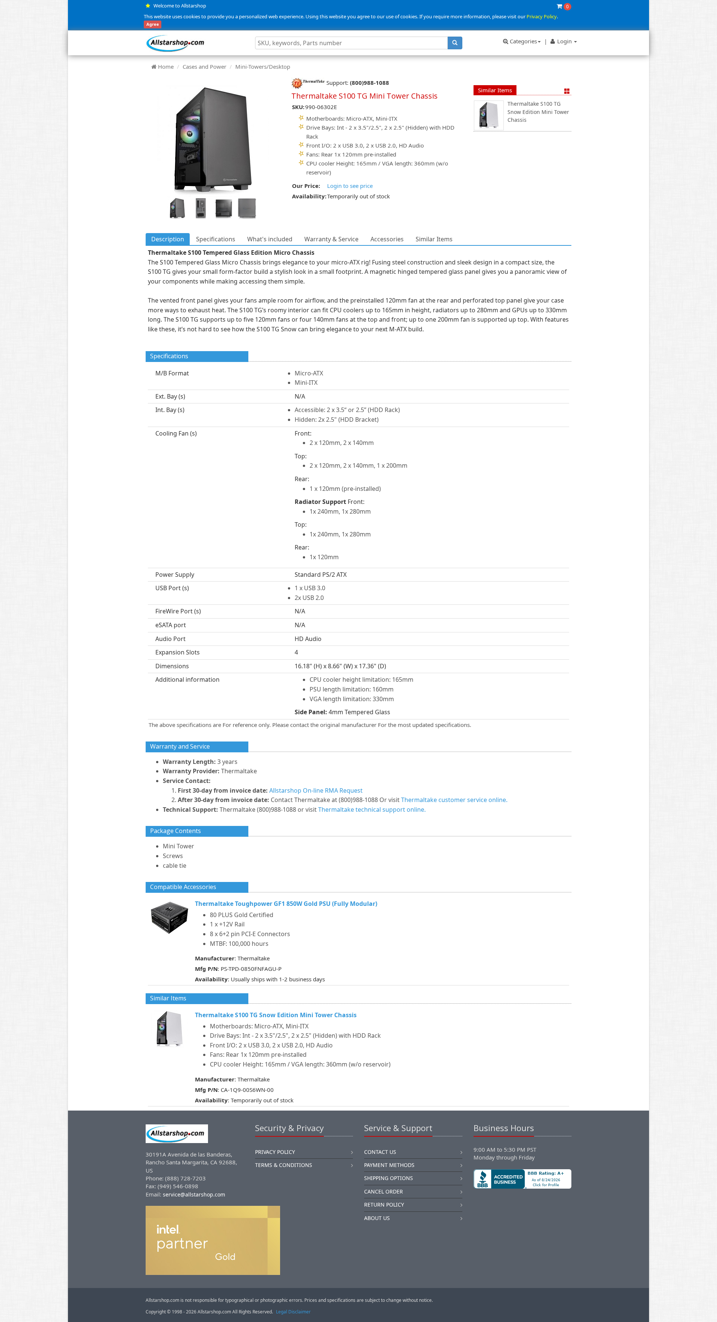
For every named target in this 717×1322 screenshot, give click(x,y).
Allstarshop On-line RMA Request (316, 790)
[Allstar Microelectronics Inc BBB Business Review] (523, 1179)
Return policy (384, 1204)
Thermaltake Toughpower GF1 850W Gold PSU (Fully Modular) (286, 904)
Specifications (215, 239)
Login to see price (350, 185)
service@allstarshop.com (194, 1194)
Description (167, 239)
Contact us (380, 1151)
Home (166, 66)
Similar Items (495, 90)
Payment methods (389, 1164)
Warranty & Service (331, 239)
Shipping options (388, 1178)
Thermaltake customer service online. (454, 800)
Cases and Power (204, 66)
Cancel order (383, 1191)
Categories (522, 41)
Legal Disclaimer (293, 1312)
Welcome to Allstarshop (179, 5)
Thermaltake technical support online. (372, 809)
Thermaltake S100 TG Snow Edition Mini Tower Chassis (538, 111)
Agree (152, 24)
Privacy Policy (542, 16)
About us (377, 1218)
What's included (269, 239)
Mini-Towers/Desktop (262, 66)
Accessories (387, 239)
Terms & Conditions (283, 1164)
